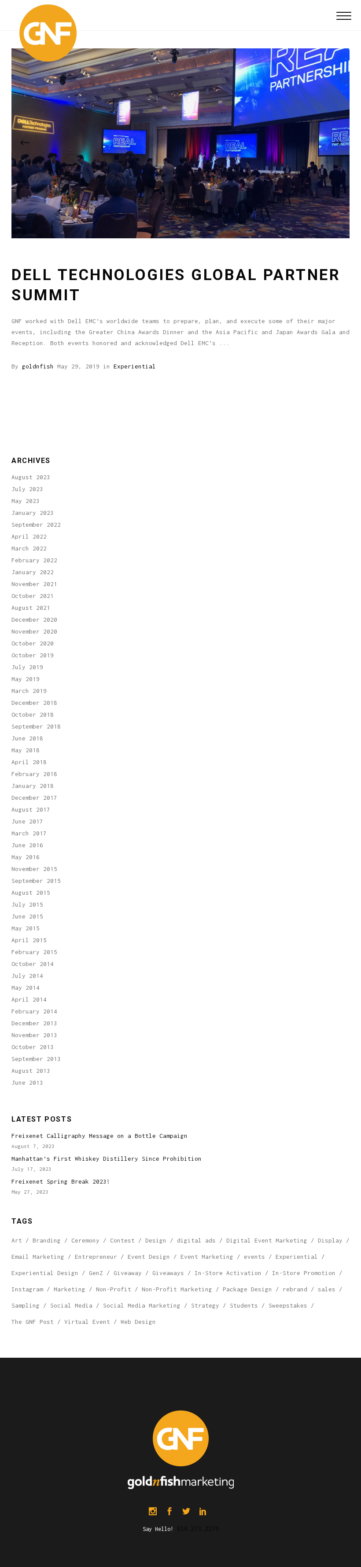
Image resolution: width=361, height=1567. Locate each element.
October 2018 (32, 714)
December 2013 (34, 1023)
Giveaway (128, 1272)
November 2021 (34, 583)
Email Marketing (37, 1256)
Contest (122, 1240)
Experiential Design (44, 1272)
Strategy (205, 1305)
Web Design (138, 1321)
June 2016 (27, 845)
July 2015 (27, 904)
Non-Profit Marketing (177, 1289)
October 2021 (32, 595)
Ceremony (85, 1240)
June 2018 (27, 738)
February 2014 (34, 1011)
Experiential (135, 366)
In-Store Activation (228, 1272)
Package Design (247, 1289)
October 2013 (32, 1046)
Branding (47, 1240)
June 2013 (27, 1082)
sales (326, 1289)
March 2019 (29, 690)
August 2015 (30, 892)
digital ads (196, 1240)
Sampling (25, 1305)
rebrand (295, 1289)
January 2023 (32, 512)
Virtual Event (87, 1321)
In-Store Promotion (303, 1272)
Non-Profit (113, 1289)
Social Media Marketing (141, 1305)
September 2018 (36, 726)
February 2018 (34, 773)
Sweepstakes (288, 1305)
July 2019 (27, 667)
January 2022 (32, 572)
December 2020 (34, 619)
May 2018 (25, 750)
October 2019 (32, 655)
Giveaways (168, 1272)
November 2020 (34, 631)
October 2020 (32, 643)
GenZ (96, 1272)
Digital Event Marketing (266, 1240)
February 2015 (34, 951)
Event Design (149, 1256)
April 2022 (29, 536)
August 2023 (30, 477)
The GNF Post (32, 1321)
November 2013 (34, 1035)
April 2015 (29, 940)
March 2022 (29, 548)
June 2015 (27, 916)
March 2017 (29, 833)
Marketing (69, 1289)
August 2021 (30, 607)
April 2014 (29, 999)
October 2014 (32, 963)
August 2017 (30, 809)
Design (155, 1240)
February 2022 (34, 560)
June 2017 (27, 821)
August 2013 (30, 1070)
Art (16, 1240)
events (254, 1256)
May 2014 (25, 987)
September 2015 (36, 880)
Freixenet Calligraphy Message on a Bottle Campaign (99, 1135)
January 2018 (32, 785)
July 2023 (27, 488)
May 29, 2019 (78, 366)
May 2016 (25, 856)
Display (330, 1240)
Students (244, 1305)
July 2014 (27, 975)
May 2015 (25, 928)
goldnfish (38, 366)
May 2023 (25, 500)
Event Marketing (206, 1256)
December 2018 (34, 702)
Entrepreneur (96, 1256)
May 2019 (25, 678)
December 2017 (34, 797)
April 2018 (29, 761)
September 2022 (36, 524)
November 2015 (34, 868)
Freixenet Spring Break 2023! (60, 1181)
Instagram (27, 1289)
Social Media (71, 1305)
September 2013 (36, 1058)
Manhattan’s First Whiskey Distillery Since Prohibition (106, 1158)
